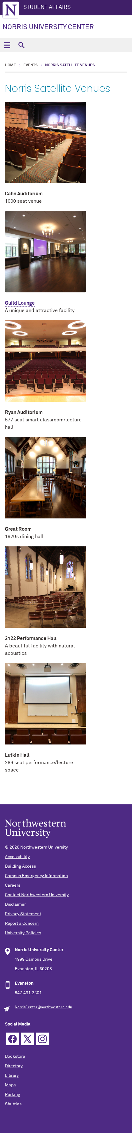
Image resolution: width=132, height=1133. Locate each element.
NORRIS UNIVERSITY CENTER (48, 27)
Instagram (42, 1039)
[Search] (21, 45)
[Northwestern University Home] (10, 10)
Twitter (27, 1039)
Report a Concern (22, 923)
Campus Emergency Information (36, 876)
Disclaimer (15, 904)
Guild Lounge (20, 303)
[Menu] (7, 45)
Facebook (12, 1039)
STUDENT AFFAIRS (47, 7)
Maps (10, 1085)
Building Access (20, 866)
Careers (12, 885)
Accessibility (17, 857)
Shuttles (13, 1104)
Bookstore (15, 1056)
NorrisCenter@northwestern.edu (43, 1007)
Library (12, 1075)
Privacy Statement (23, 914)
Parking (12, 1094)
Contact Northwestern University (37, 895)
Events (30, 65)
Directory (14, 1066)
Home (10, 65)
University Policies (23, 933)
